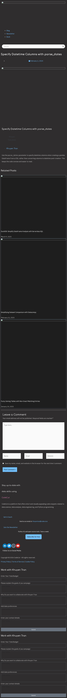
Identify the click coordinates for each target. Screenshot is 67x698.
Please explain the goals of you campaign (15, 583)
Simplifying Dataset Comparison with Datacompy (18, 312)
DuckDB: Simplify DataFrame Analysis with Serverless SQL (22, 231)
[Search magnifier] (63, 46)
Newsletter (10, 34)
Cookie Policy (30, 562)
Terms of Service (18, 562)
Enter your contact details (10, 618)
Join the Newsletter (10, 527)
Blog (8, 31)
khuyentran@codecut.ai (40, 521)
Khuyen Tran (12, 149)
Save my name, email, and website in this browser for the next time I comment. (33, 463)
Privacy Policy (6, 562)
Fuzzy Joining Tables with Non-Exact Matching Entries (20, 401)
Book (8, 37)
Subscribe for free (33, 537)
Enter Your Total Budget (9, 576)
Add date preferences (9, 606)
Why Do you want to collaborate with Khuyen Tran (19, 595)
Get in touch (7, 517)
